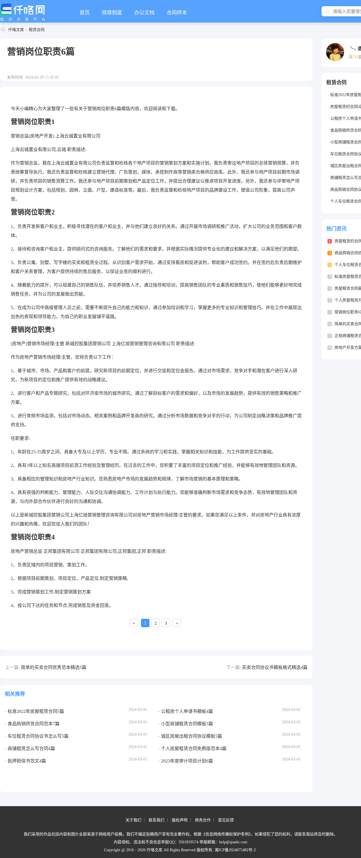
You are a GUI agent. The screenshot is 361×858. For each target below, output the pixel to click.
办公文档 (144, 12)
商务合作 (203, 820)
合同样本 (177, 12)
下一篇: (233, 667)
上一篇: (12, 667)
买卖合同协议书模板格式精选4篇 (274, 667)
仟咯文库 (16, 30)
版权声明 (180, 820)
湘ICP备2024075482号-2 (235, 850)
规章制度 (112, 12)
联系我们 (156, 820)
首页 (85, 12)
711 (355, 57)
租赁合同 (37, 30)
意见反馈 (226, 820)
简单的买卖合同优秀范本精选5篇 (53, 667)
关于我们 (133, 820)
